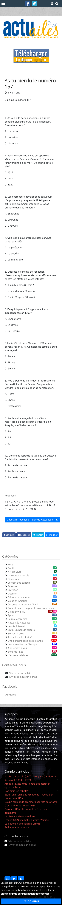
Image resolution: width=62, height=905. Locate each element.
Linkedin (9, 535)
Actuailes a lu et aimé (20, 637)
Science (12, 586)
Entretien (13, 589)
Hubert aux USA (14, 798)
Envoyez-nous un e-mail (23, 676)
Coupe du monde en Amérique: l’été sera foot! (31, 801)
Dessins (12, 593)
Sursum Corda (16, 633)
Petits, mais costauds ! (17, 827)
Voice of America (17, 600)
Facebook (25, 535)
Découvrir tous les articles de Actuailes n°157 (32, 519)
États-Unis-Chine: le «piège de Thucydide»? (29, 794)
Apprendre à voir (17, 648)
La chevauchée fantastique (20, 816)
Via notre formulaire (20, 673)
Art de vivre (14, 571)
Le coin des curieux (19, 582)
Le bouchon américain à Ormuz (22, 823)
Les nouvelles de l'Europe (22, 644)
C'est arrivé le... (16, 611)
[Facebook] (27, 3)
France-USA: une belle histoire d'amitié (27, 820)
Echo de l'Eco (15, 651)
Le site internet (16, 626)
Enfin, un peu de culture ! (22, 629)
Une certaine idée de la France (25, 640)
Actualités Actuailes (19, 622)
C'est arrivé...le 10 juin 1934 (20, 805)
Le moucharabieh (17, 618)
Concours (13, 579)
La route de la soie (18, 575)
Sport (11, 615)
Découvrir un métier (19, 597)
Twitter (39, 535)
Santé (11, 568)
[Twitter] (34, 3)
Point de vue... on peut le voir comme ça (31, 608)
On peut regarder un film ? (23, 604)
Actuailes (10, 694)
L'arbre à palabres (18, 655)
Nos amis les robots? (16, 790)
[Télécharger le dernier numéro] (31, 53)
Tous (10, 564)
